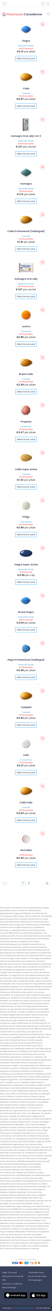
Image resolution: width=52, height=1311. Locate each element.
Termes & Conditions (12, 1283)
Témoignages (35, 1280)
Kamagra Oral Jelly (26, 279)
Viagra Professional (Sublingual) (26, 659)
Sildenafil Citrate (26, 45)
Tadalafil (26, 93)
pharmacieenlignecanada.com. (23, 1308)
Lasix (26, 755)
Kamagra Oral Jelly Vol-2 (26, 136)
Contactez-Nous (36, 1272)
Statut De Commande (12, 1276)
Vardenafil (26, 331)
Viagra (26, 40)
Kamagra (26, 183)
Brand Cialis (26, 374)
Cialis (26, 88)
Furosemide (26, 760)
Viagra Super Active (26, 564)
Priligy (26, 517)
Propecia (26, 421)
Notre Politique (9, 1287)
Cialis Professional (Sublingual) (26, 231)
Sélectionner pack (26, 58)
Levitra (26, 326)
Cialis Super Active (26, 469)
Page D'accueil (9, 1272)
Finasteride (26, 426)
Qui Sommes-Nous (37, 1276)
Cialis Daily (25, 802)
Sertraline (26, 850)
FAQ (4, 1280)
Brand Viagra (26, 612)
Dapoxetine (26, 521)
